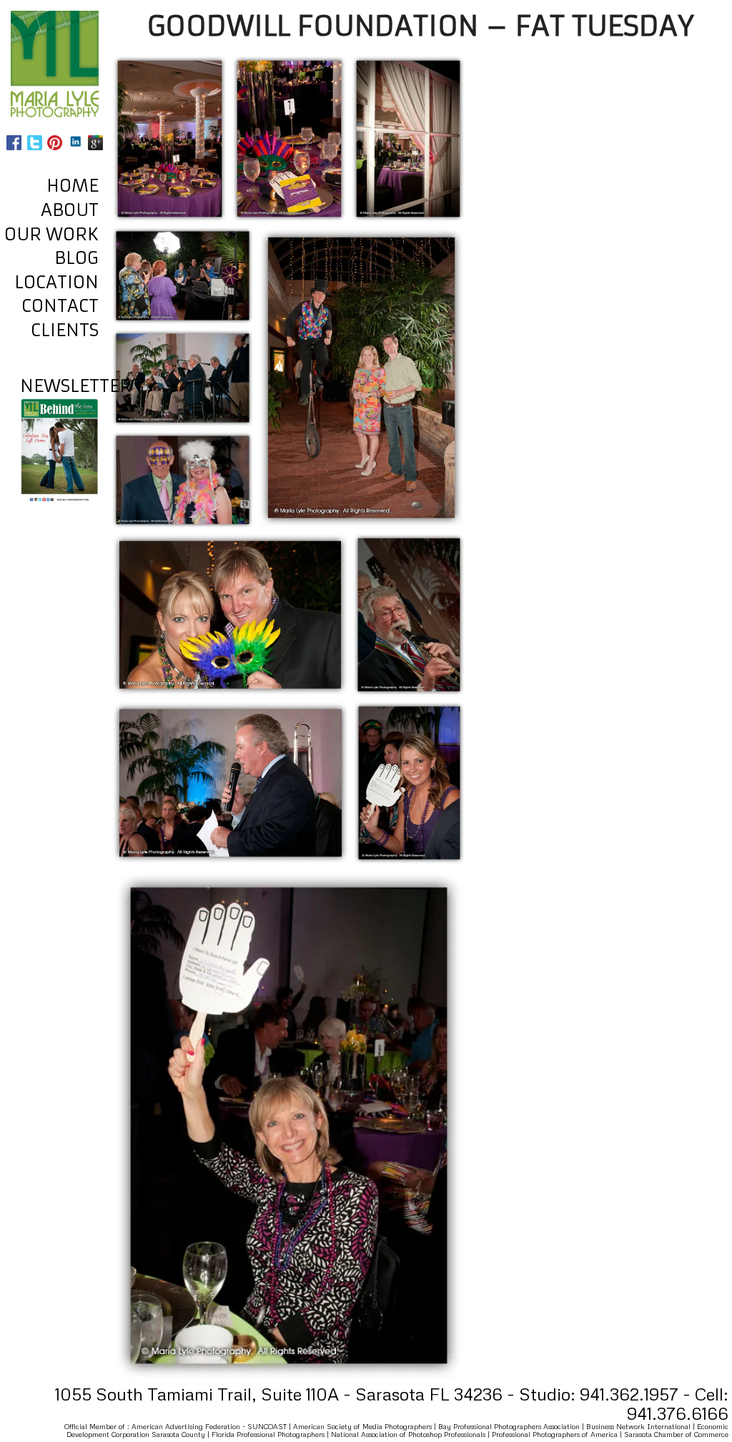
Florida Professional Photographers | (271, 1434)
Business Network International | (641, 1426)
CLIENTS (65, 330)
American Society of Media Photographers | (365, 1426)
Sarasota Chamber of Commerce (676, 1434)
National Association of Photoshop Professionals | (411, 1434)
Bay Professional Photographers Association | (512, 1426)
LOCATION (56, 282)
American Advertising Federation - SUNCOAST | (212, 1426)
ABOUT (70, 210)
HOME (72, 186)
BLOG (76, 258)
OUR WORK (51, 234)
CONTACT (60, 306)
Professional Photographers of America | (558, 1434)
